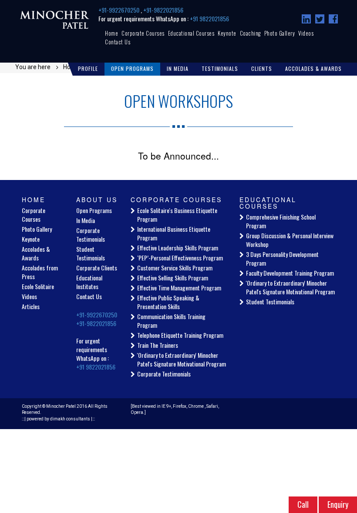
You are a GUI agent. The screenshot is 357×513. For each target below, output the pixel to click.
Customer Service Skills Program (174, 267)
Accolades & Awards (36, 253)
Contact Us (117, 41)
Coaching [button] (250, 33)
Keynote (227, 33)
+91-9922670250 (119, 9)
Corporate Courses (143, 33)
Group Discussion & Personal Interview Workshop (289, 240)
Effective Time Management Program (179, 287)
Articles (31, 306)
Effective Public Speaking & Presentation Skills (168, 302)
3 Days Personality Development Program (282, 258)
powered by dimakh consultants (58, 418)
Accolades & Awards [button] (313, 68)
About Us (97, 199)
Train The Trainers (157, 345)
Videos (305, 33)
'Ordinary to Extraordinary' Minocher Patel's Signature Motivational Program (181, 359)
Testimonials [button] (220, 68)
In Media (85, 220)
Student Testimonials (90, 253)
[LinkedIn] (306, 18)
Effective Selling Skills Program (172, 277)
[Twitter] (319, 18)
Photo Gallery (279, 33)
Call (303, 504)
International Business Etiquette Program (173, 233)
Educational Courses (191, 33)
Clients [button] (261, 68)
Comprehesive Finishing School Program (281, 221)
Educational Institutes (89, 282)
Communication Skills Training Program (171, 321)
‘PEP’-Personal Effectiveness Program (180, 257)
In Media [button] (178, 68)
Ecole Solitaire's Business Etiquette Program (177, 214)
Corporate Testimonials (90, 234)
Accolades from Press (40, 272)
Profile (88, 68)
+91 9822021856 (209, 18)
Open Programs (132, 68)
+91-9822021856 (163, 9)
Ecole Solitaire (38, 286)
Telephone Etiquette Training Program (180, 335)
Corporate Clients (96, 267)
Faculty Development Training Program (290, 272)
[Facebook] (333, 18)
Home (111, 33)
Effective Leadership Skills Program (177, 247)
